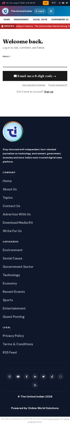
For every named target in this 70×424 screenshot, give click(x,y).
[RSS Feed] (35, 385)
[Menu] (51, 11)
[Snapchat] (60, 376)
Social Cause (40, 19)
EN (46, 3)
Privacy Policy (53, 419)
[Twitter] (67, 3)
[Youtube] (18, 376)
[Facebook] (26, 376)
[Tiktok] (52, 376)
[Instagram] (59, 3)
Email (7, 56)
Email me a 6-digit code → (36, 76)
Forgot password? (57, 85)
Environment (21, 19)
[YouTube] (63, 3)
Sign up (48, 91)
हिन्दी (54, 3)
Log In (41, 11)
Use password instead (33, 85)
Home (7, 19)
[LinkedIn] (35, 376)
